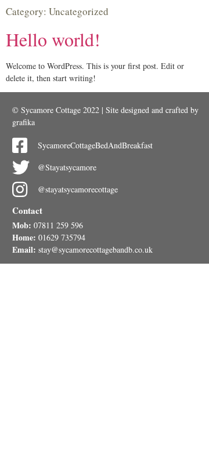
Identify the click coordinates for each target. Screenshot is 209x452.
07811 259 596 (58, 225)
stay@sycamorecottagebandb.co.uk (95, 249)
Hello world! (53, 39)
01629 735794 (61, 237)
